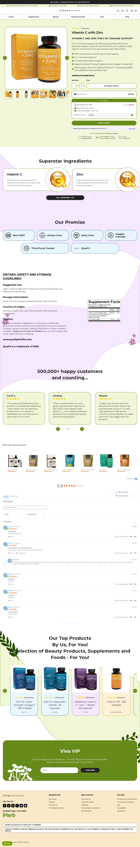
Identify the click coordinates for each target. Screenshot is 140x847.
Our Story (52, 799)
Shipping (84, 805)
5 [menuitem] (74, 623)
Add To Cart (104, 123)
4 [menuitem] (72, 623)
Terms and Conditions (125, 802)
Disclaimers (121, 811)
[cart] (127, 10)
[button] (5, 58)
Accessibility (121, 808)
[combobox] (13, 514)
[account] (122, 10)
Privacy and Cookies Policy (127, 799)
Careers (52, 802)
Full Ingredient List (65, 198)
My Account (86, 799)
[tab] (122, 492)
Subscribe (90, 770)
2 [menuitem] (67, 623)
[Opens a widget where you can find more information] (7, 843)
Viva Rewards (86, 811)
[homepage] (70, 11)
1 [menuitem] (65, 623)
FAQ (118, 805)
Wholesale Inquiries (56, 808)
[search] (118, 10)
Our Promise (70, 222)
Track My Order (87, 802)
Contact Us (53, 805)
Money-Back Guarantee (90, 808)
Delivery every (79, 115)
